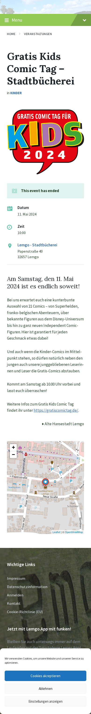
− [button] (13, 454)
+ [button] (13, 447)
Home (11, 34)
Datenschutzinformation (27, 586)
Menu (17, 20)
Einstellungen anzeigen (45, 701)
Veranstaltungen (38, 34)
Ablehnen (45, 688)
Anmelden (15, 595)
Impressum (16, 578)
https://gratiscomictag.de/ (56, 410)
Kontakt (14, 603)
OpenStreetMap (74, 532)
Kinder (16, 93)
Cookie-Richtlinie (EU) (25, 611)
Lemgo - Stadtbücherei (37, 245)
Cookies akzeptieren (45, 676)
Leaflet (56, 532)
